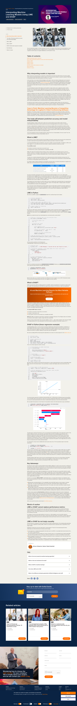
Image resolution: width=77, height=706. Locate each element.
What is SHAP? (9, 43)
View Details (22, 638)
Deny (68, 699)
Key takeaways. (31, 66)
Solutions (21, 686)
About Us (67, 686)
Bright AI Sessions (9, 689)
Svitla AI (7, 686)
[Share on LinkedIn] (37, 578)
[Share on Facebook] (31, 578)
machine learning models (45, 82)
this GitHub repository (59, 115)
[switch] (30, 704)
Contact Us (49, 298)
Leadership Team (68, 689)
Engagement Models (38, 689)
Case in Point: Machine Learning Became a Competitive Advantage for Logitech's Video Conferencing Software (47, 109)
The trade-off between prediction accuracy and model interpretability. (40, 59)
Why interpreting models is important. (34, 58)
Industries (47, 686)
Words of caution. (31, 67)
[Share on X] (34, 578)
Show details (56, 703)
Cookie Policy (45, 694)
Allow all (68, 693)
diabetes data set (68, 332)
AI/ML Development (10, 19)
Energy (46, 689)
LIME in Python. (30, 62)
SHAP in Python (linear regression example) (14, 45)
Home (7, 8)
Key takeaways (9, 47)
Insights (9, 8)
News (60, 689)
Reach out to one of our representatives (47, 497)
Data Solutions (22, 689)
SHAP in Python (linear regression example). (36, 65)
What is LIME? (9, 41)
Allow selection (68, 696)
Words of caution (10, 50)
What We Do (37, 686)
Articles (13, 8)
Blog (24, 19)
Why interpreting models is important (14, 36)
